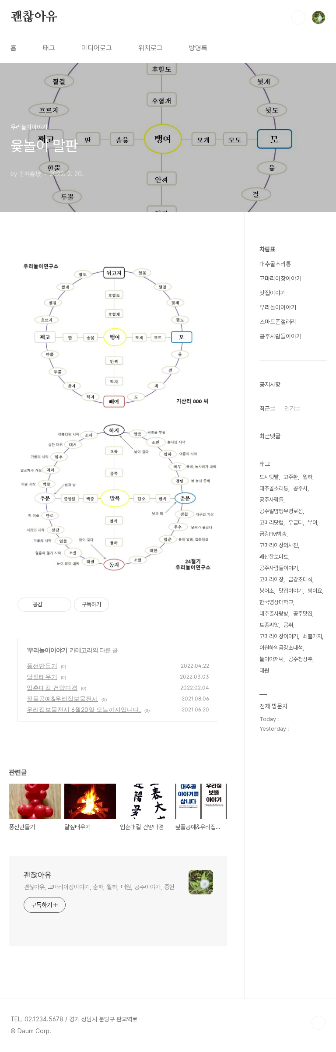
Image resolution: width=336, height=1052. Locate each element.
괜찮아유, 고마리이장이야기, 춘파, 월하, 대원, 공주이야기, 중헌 (99, 886)
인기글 (292, 408)
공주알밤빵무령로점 (281, 511)
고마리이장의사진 (278, 545)
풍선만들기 (42, 665)
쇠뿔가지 (312, 636)
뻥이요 (315, 591)
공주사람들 (271, 499)
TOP (319, 1023)
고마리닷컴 (271, 522)
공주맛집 (302, 613)
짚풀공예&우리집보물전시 (62, 698)
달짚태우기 (42, 676)
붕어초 (266, 591)
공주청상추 (300, 659)
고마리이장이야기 (280, 278)
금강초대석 (300, 579)
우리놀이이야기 (47, 650)
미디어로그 (96, 48)
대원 (264, 670)
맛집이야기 (272, 292)
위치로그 (150, 48)
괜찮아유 (33, 17)
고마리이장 (271, 579)
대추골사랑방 (273, 613)
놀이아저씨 (271, 659)
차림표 (267, 249)
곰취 (288, 625)
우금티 (295, 522)
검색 (298, 17)
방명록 (198, 48)
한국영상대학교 (276, 602)
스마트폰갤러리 (277, 321)
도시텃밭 (269, 477)
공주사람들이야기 (280, 336)
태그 (49, 48)
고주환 (291, 477)
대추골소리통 (275, 263)
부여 (312, 522)
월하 (307, 477)
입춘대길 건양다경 (52, 687)
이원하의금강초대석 (281, 647)
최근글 (267, 408)
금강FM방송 (273, 534)
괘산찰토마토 (273, 556)
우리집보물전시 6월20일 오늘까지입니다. (84, 709)
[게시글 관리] (61, 604)
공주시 (300, 488)
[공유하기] (50, 604)
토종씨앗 (269, 625)
